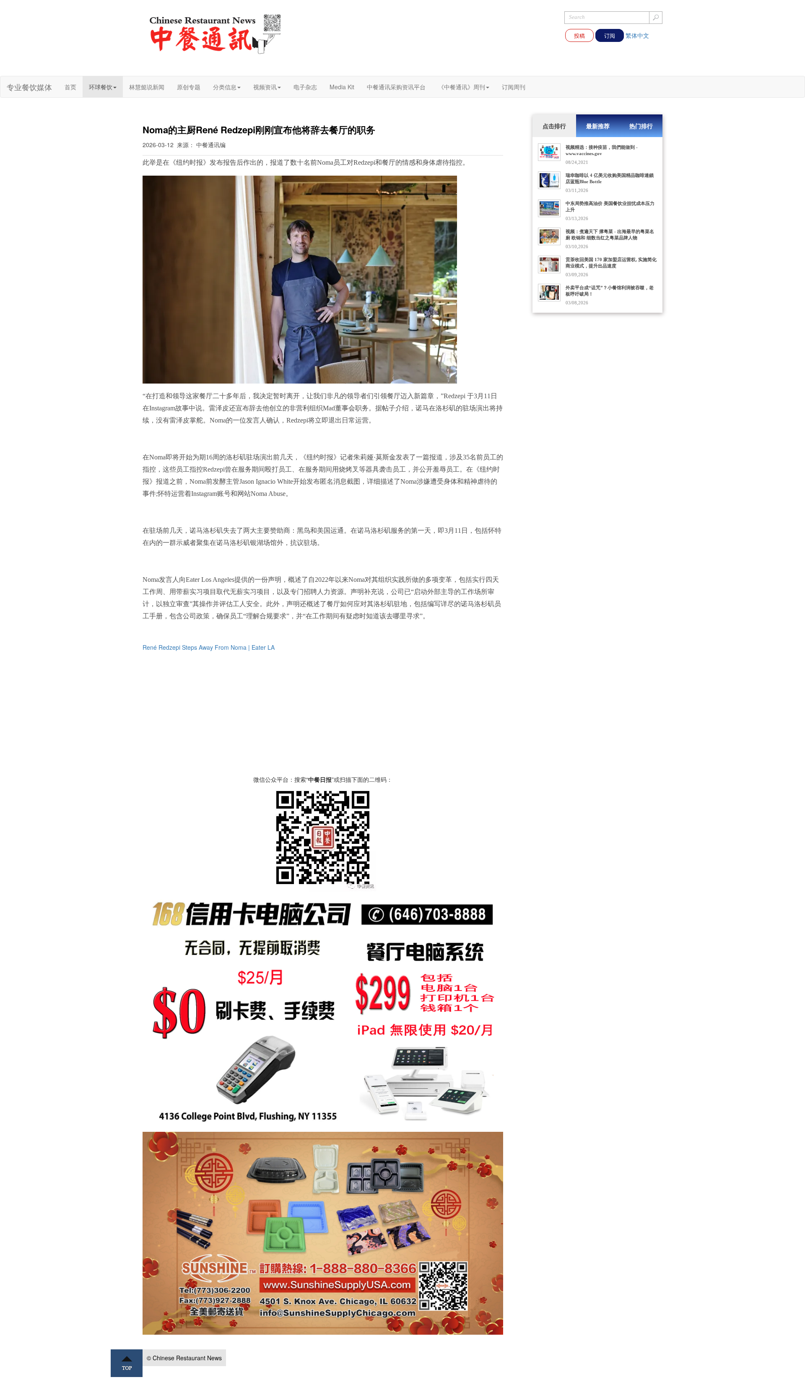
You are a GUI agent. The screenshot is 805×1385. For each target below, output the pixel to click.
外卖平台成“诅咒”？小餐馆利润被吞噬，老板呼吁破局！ (610, 290)
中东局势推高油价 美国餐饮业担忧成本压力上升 (610, 206)
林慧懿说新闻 (146, 87)
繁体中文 (637, 35)
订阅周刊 (513, 87)
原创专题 (188, 87)
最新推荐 (598, 126)
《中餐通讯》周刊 (461, 87)
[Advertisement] (323, 716)
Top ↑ (127, 1363)
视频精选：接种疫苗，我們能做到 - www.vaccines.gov (602, 150)
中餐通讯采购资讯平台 (396, 87)
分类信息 (224, 87)
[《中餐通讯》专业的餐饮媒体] (216, 33)
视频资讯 (265, 87)
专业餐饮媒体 (29, 86)
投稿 (579, 35)
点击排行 (554, 126)
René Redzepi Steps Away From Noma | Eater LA (209, 647)
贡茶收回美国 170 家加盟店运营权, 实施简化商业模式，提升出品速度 (611, 262)
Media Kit (342, 87)
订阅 (609, 35)
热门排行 (641, 126)
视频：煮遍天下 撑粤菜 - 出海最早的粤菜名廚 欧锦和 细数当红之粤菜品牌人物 (610, 234)
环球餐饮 (100, 87)
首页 (70, 87)
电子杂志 (305, 87)
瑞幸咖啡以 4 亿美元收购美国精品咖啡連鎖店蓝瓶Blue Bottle (610, 178)
